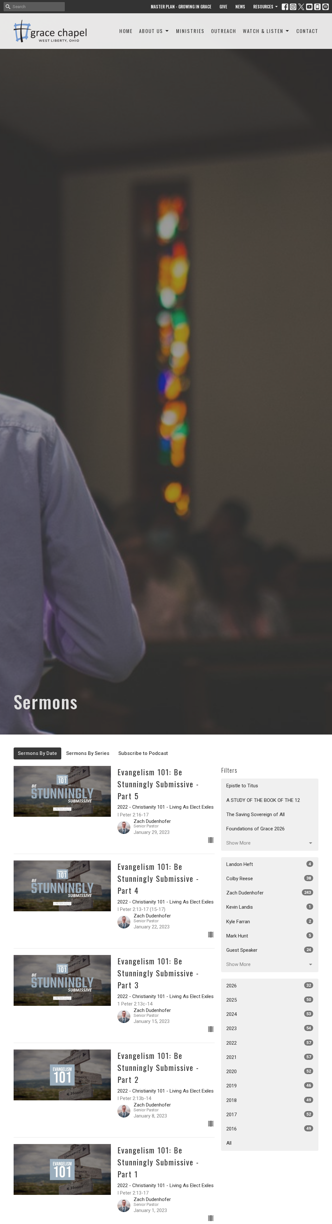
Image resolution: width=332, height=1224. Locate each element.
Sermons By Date (37, 753)
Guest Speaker (268, 950)
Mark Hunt (268, 936)
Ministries (190, 30)
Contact (307, 30)
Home (126, 30)
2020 (268, 1071)
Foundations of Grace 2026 (255, 829)
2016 (268, 1129)
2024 (268, 1014)
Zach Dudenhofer (268, 893)
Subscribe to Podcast (143, 753)
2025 (268, 1000)
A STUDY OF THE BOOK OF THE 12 (263, 800)
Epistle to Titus (242, 786)
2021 (268, 1057)
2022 (268, 1043)
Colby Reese (268, 879)
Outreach (223, 30)
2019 (268, 1086)
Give (223, 6)
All (228, 1143)
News (240, 6)
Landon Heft (268, 864)
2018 (268, 1100)
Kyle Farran (268, 922)
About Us (151, 30)
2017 (268, 1114)
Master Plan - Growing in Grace (181, 6)
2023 (268, 1028)
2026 (268, 986)
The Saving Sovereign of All (255, 814)
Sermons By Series (87, 753)
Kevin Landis (268, 907)
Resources (263, 6)
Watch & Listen (263, 30)
